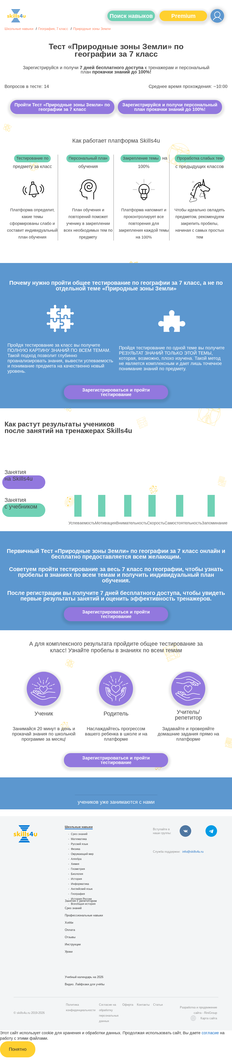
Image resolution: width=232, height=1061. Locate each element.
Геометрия (78, 869)
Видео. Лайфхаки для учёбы (84, 984)
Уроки (68, 951)
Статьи (158, 1004)
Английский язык (81, 889)
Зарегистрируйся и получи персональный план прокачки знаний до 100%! (169, 107)
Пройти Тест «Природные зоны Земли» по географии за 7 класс (62, 107)
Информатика (80, 884)
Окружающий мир (82, 854)
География (78, 894)
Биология (77, 874)
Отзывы (70, 937)
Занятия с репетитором (81, 901)
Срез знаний (79, 834)
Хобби (69, 922)
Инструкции (73, 944)
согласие (210, 1033)
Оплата (70, 930)
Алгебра (76, 859)
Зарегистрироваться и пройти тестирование (116, 392)
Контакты (143, 1004)
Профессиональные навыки (84, 915)
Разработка (188, 1007)
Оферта (127, 1004)
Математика (79, 839)
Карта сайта (209, 1018)
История (76, 879)
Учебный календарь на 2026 (84, 977)
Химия (75, 864)
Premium (183, 16)
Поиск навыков (131, 16)
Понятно (18, 1049)
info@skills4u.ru (192, 851)
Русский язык (79, 844)
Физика (75, 849)
